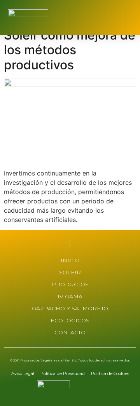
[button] (126, 17)
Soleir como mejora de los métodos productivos (69, 50)
